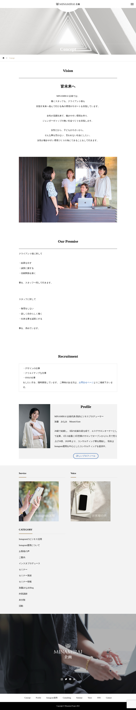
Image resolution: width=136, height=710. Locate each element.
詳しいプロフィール (85, 456)
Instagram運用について (29, 545)
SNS (99, 698)
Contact (109, 698)
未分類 (22, 600)
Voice (90, 698)
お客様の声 (24, 551)
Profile (38, 698)
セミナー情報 (25, 581)
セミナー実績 (25, 575)
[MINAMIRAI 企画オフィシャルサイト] (68, 4)
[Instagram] (62, 679)
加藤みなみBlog (26, 588)
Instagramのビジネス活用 (30, 539)
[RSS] (74, 679)
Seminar (79, 698)
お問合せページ (86, 382)
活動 (21, 606)
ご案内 (22, 557)
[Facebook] (70, 679)
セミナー (23, 569)
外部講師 (23, 594)
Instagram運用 (52, 698)
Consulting (67, 698)
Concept (27, 698)
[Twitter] (66, 679)
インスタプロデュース (29, 563)
